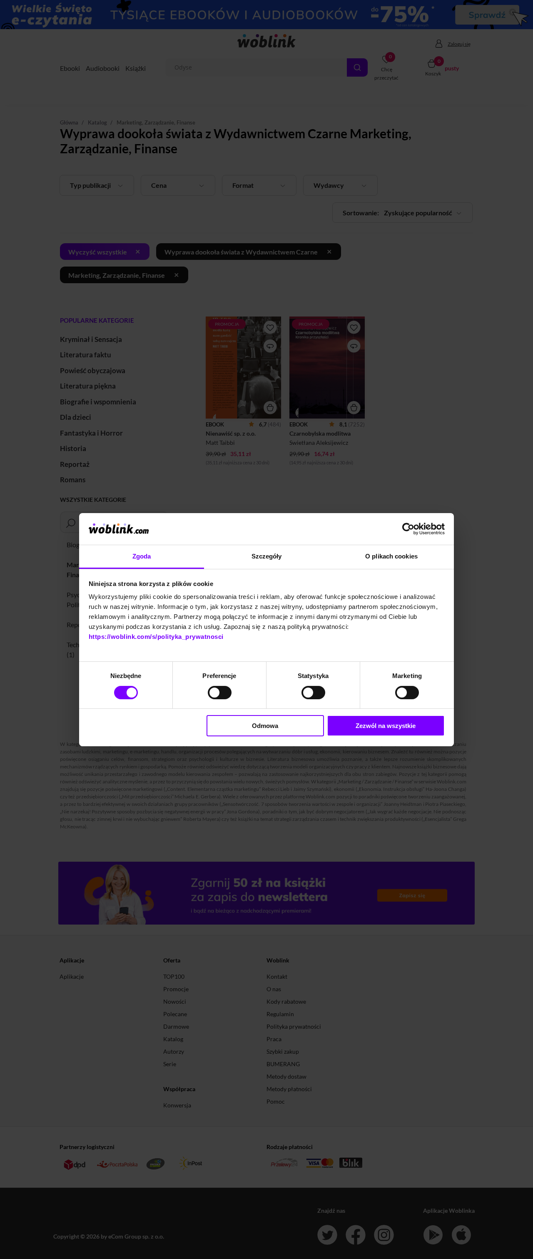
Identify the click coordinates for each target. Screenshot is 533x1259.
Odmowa (265, 725)
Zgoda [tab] (141, 556)
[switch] (220, 692)
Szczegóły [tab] (267, 556)
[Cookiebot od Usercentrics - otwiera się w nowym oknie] (408, 529)
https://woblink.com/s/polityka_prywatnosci (156, 636)
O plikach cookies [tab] (391, 556)
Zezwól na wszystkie (386, 725)
